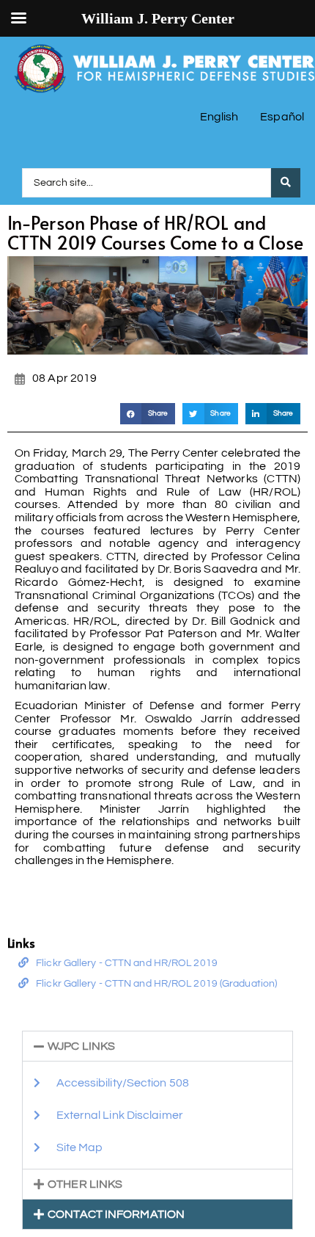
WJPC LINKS (81, 1046)
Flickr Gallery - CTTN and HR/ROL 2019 (127, 963)
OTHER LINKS (85, 1184)
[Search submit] (285, 182)
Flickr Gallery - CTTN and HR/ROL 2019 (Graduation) (156, 984)
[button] (147, 413)
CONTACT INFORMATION (116, 1214)
